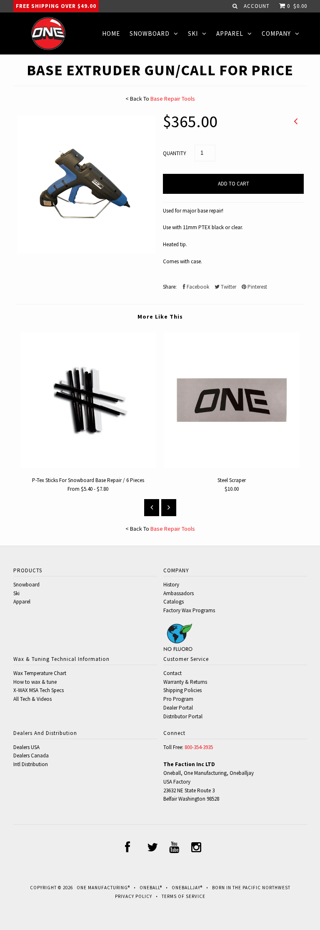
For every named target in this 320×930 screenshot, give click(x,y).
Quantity (174, 153)
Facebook (197, 286)
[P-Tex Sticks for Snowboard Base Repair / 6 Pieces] (88, 466)
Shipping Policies (182, 690)
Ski (193, 33)
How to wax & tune (35, 681)
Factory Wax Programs (189, 610)
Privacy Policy (133, 896)
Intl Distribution (30, 764)
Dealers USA (26, 747)
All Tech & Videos (32, 698)
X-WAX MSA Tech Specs (38, 690)
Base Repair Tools (172, 98)
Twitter (228, 286)
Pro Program (178, 698)
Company (276, 33)
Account (257, 6)
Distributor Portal (182, 716)
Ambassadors (178, 593)
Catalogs (173, 601)
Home (111, 33)
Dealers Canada (31, 755)
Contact (172, 673)
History (171, 584)
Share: (170, 286)
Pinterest (256, 286)
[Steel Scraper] (232, 466)
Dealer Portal (178, 707)
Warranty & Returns (185, 681)
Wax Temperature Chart (39, 673)
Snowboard (150, 33)
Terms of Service (183, 896)
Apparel (229, 33)
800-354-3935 (199, 747)
